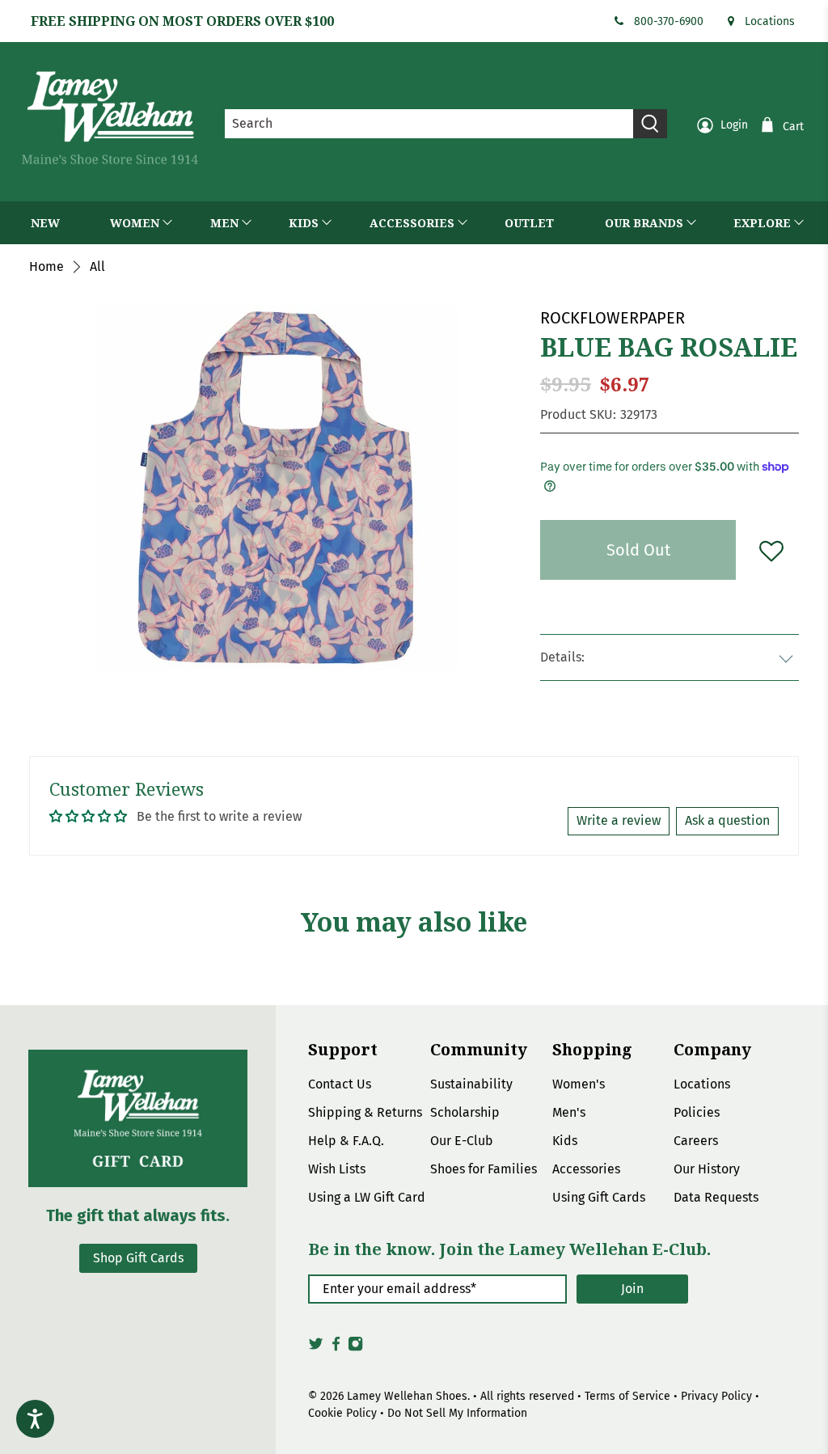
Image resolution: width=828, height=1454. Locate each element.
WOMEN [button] (134, 222)
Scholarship (465, 1112)
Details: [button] (562, 657)
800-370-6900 (668, 21)
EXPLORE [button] (762, 222)
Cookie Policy (342, 1413)
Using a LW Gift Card (366, 1197)
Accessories (586, 1169)
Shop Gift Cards (138, 1258)
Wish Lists (336, 1169)
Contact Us (339, 1084)
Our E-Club (461, 1140)
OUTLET (529, 222)
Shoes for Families (483, 1169)
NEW (45, 222)
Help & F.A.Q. (346, 1140)
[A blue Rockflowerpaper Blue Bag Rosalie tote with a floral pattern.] (276, 488)
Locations (770, 21)
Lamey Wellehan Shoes (407, 1396)
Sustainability (471, 1084)
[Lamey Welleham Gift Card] (137, 1118)
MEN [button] (224, 222)
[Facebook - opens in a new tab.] (336, 1348)
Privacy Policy (716, 1396)
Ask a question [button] (727, 820)
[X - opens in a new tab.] (315, 1348)
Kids (564, 1140)
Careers (696, 1140)
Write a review (619, 820)
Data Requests (716, 1197)
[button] (771, 550)
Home (46, 266)
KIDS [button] (304, 222)
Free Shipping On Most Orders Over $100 (182, 21)
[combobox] (429, 123)
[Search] (650, 123)
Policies (697, 1112)
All (97, 266)
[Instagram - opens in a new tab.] (355, 1348)
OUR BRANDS (644, 222)
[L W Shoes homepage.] (110, 117)
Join (632, 1288)
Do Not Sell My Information (457, 1413)
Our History (707, 1169)
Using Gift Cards (598, 1197)
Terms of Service (627, 1396)
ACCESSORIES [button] (412, 222)
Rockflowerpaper (612, 318)
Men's (568, 1112)
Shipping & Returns (365, 1112)
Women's (578, 1084)
